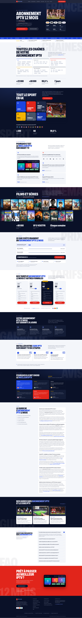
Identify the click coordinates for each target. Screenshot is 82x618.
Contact (51, 1)
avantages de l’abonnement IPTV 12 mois (46, 420)
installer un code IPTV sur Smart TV (55, 464)
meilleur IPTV (60, 54)
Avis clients (42, 1)
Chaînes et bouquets (36, 600)
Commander (22, 302)
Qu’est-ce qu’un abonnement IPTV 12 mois (24, 415)
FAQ (45, 1)
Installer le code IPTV (21, 420)
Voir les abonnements (62, 1)
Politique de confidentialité (47, 603)
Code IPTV (34, 308)
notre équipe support (46, 491)
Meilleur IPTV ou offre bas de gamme (23, 417)
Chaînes (29, 1)
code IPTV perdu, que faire (56, 490)
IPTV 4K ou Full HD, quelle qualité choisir (48, 450)
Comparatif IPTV (35, 603)
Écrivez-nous (25, 536)
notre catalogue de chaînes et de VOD (46, 435)
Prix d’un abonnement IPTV (22, 422)
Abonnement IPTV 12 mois (36, 602)
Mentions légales (46, 602)
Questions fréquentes (36, 607)
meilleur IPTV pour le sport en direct (59, 436)
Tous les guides (62, 503)
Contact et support (46, 600)
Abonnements (33, 1)
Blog (48, 1)
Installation (38, 1)
